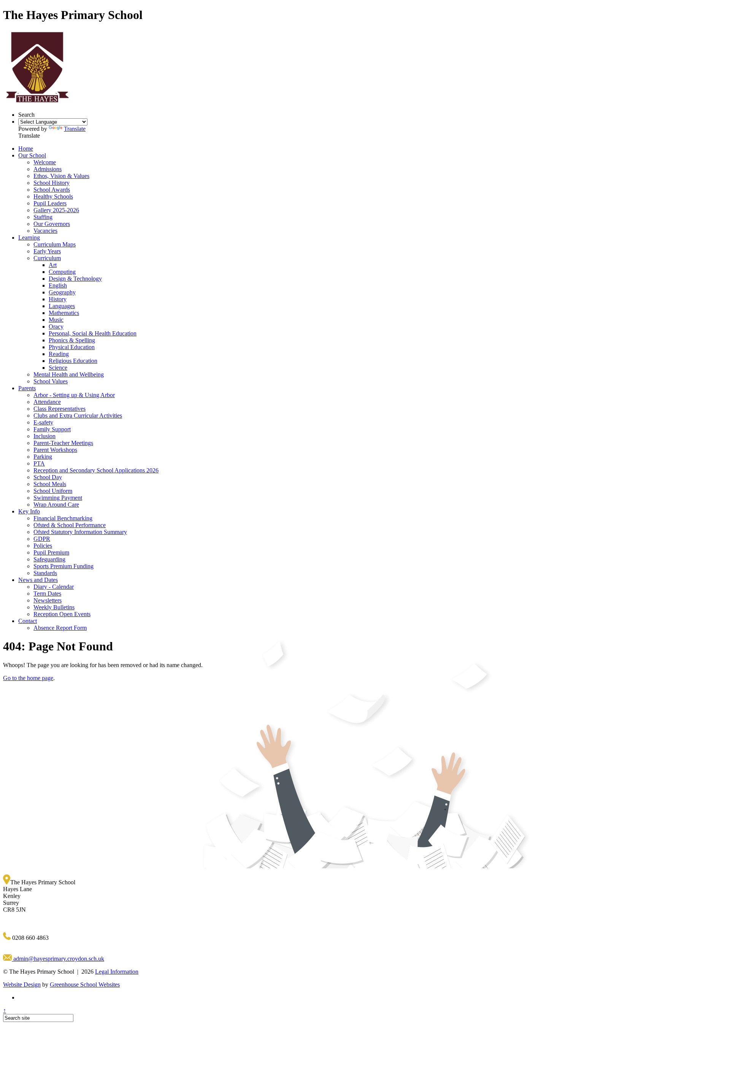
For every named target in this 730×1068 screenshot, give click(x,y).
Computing (62, 272)
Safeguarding (49, 559)
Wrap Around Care (56, 504)
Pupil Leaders (50, 203)
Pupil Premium (51, 552)
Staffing (42, 217)
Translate (75, 129)
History (58, 299)
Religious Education (73, 361)
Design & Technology (75, 278)
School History (51, 183)
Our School (32, 155)
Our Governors (51, 224)
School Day (47, 477)
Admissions (47, 169)
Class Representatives (59, 408)
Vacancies (45, 230)
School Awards (51, 189)
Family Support (52, 429)
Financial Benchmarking (62, 518)
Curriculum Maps (54, 244)
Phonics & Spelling (72, 340)
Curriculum (47, 258)
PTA (39, 463)
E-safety (43, 422)
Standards (45, 573)
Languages (62, 306)
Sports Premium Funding (63, 566)
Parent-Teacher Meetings (63, 443)
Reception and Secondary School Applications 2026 (96, 470)
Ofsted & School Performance (69, 525)
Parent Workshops (55, 450)
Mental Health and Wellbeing (68, 374)
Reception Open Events (61, 614)
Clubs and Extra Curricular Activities (77, 415)
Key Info (29, 511)
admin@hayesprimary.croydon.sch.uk (58, 958)
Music (56, 319)
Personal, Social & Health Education (92, 333)
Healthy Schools (53, 196)
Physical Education (72, 347)
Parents (27, 388)
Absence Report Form (60, 628)
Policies (42, 545)
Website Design (22, 984)
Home (25, 148)
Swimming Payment (57, 497)
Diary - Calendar (53, 586)
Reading (59, 354)
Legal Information (116, 971)
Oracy (56, 326)
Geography (62, 292)
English (58, 285)
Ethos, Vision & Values (61, 176)
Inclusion (44, 436)
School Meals (49, 484)
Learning (29, 237)
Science (58, 367)
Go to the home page (28, 678)
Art (53, 265)
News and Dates (38, 580)
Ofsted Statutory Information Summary (80, 532)
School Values (50, 381)
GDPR (41, 539)
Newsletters (47, 600)
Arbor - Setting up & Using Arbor (74, 395)
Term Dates (47, 593)
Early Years (47, 251)
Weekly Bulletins (54, 607)
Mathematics (64, 313)
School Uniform (52, 491)
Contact (27, 621)
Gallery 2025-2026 (56, 210)
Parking (42, 456)
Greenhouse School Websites (85, 984)
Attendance (47, 402)
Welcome (44, 162)
